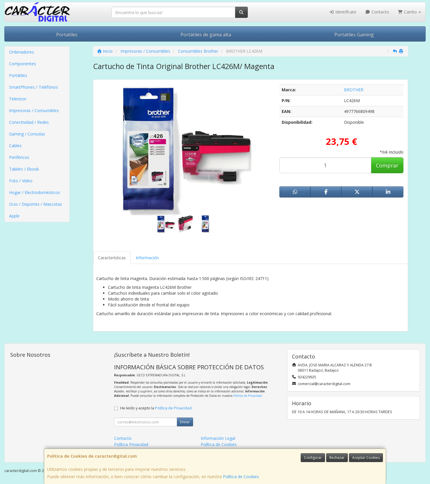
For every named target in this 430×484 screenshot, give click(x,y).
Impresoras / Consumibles (34, 110)
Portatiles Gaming (354, 34)
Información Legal (218, 438)
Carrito (410, 12)
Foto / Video (20, 180)
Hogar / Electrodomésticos (34, 192)
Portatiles (67, 34)
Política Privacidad (131, 444)
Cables (15, 145)
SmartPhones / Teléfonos (33, 87)
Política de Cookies (241, 476)
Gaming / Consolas (27, 134)
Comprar (387, 165)
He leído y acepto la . (156, 408)
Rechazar (337, 457)
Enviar (185, 421)
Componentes (22, 63)
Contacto (379, 12)
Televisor (17, 99)
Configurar (313, 457)
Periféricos (19, 157)
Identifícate (345, 12)
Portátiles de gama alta (205, 34)
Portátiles (18, 75)
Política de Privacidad (247, 396)
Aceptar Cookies (366, 457)
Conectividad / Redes (29, 122)
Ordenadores (21, 52)
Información (147, 257)
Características (112, 257)
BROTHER (353, 89)
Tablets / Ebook (24, 169)
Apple (14, 216)
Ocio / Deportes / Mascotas (35, 204)
